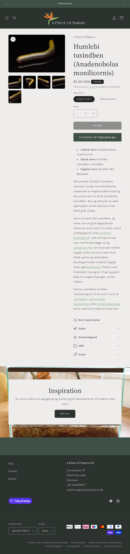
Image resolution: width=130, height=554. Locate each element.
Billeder (12, 479)
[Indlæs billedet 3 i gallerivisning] (44, 82)
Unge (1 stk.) (86, 100)
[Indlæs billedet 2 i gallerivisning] (29, 82)
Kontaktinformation (91, 546)
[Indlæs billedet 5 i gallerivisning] (14, 96)
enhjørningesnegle (108, 304)
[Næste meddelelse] (123, 3)
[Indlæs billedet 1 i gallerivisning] (14, 82)
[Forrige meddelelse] (6, 3)
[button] (7, 18)
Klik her (65, 413)
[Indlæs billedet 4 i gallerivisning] (58, 82)
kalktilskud (94, 267)
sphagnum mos (83, 247)
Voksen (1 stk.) (110, 100)
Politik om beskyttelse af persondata (105, 543)
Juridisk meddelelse (113, 546)
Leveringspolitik (73, 546)
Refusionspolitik (78, 543)
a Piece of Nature (43, 543)
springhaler (80, 299)
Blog (10, 463)
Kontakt (12, 471)
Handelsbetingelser (54, 546)
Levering (93, 87)
